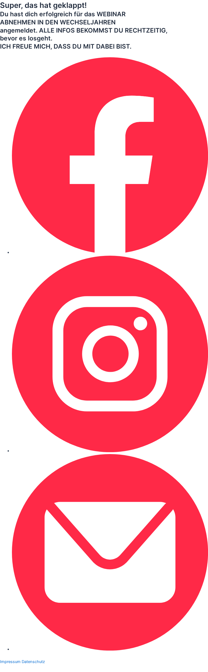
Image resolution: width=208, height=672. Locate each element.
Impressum (10, 661)
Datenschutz (33, 661)
